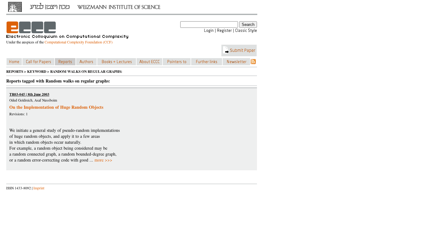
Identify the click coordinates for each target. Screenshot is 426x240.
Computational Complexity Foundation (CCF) (79, 41)
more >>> (103, 160)
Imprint (38, 188)
